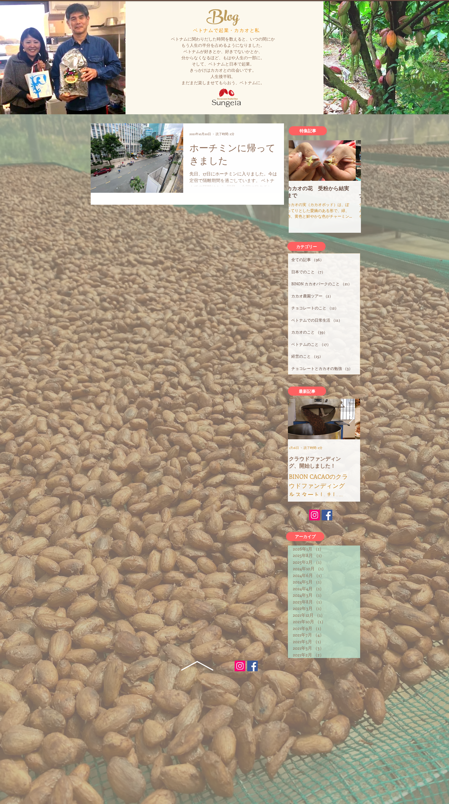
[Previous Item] (297, 161)
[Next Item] (352, 161)
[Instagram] (240, 666)
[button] (308, 130)
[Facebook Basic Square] (252, 666)
